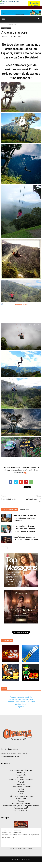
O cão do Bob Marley (8, 499)
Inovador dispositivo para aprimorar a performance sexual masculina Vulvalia (24, 528)
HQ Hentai (21, 772)
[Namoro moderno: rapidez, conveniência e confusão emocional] (6, 518)
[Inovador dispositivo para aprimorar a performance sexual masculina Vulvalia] (6, 529)
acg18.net (21, 706)
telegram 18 (21, 777)
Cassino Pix (21, 791)
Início (2, 25)
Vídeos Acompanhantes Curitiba (21, 796)
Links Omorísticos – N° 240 (32, 500)
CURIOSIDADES (11, 25)
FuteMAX (21, 782)
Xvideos (21, 801)
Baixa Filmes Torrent (21, 810)
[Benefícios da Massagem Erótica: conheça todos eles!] (6, 539)
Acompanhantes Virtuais (21, 803)
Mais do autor (24, 509)
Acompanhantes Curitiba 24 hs (21, 697)
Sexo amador (21, 798)
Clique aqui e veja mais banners (21, 849)
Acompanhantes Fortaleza (21, 787)
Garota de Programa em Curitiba (21, 780)
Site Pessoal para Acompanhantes (21, 699)
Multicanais (21, 784)
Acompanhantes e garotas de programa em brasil (21, 806)
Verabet (21, 789)
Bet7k (21, 794)
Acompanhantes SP (21, 808)
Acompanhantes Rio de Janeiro (21, 770)
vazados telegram (21, 704)
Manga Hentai (21, 775)
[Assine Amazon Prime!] (21, 12)
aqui (26, 473)
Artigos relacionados (9, 509)
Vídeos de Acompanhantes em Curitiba (21, 702)
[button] (39, 19)
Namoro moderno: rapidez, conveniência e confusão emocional (25, 518)
